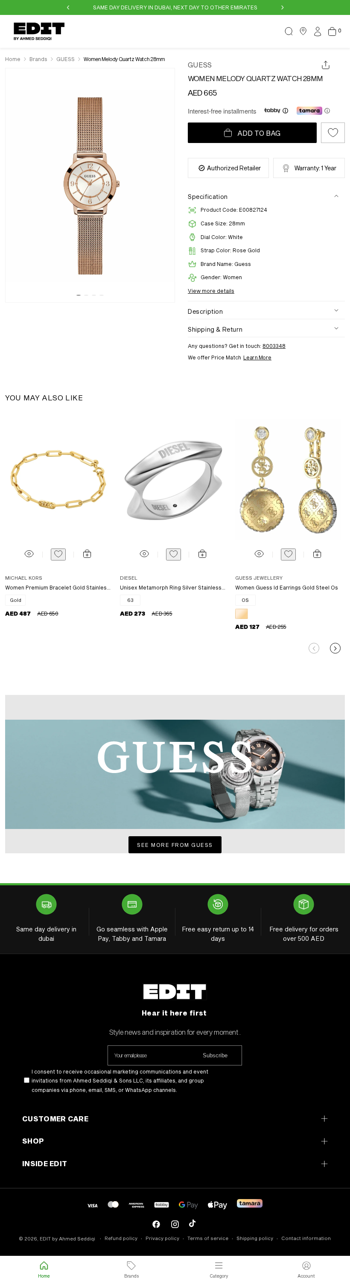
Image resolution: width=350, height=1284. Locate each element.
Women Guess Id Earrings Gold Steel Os (286, 587)
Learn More (257, 357)
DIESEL (128, 578)
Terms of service (207, 1238)
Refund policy (121, 1238)
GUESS (200, 65)
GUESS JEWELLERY (259, 578)
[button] (289, 31)
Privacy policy (162, 1238)
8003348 (274, 346)
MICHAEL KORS (23, 578)
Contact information (306, 1238)
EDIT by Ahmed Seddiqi (67, 1238)
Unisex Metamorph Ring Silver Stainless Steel (173, 587)
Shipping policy (254, 1238)
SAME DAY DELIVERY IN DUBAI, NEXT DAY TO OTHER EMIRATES (175, 7)
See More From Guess (175, 845)
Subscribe (215, 1055)
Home (12, 59)
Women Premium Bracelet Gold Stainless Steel (58, 587)
